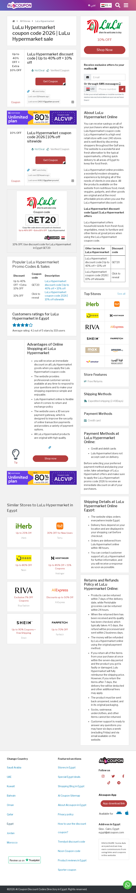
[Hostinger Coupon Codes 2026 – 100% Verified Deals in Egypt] (60, 557)
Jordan (11, 833)
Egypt (10, 823)
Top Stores (92, 294)
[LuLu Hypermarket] (104, 26)
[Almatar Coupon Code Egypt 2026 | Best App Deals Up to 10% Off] (92, 361)
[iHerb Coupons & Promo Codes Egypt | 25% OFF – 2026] (24, 525)
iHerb (23, 538)
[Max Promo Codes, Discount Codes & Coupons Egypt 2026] (92, 349)
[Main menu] (126, 5)
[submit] (122, 89)
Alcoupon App (107, 795)
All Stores (24, 21)
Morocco (12, 842)
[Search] (117, 5)
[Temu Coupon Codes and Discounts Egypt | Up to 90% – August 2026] (60, 525)
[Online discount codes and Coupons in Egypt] (13, 21)
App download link (114, 803)
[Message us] (127, 884)
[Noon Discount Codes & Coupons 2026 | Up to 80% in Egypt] (24, 557)
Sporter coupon (67, 869)
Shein (24, 638)
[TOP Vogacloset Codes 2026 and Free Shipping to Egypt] (117, 361)
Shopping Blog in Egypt (71, 786)
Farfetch (60, 634)
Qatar (10, 814)
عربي (93, 5)
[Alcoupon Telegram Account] (119, 782)
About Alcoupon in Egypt (72, 805)
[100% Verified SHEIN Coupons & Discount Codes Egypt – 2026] (24, 622)
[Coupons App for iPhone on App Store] (127, 813)
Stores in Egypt (66, 767)
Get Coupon (50, 81)
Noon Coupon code (69, 851)
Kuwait (11, 786)
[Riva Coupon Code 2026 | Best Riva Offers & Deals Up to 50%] (24, 590)
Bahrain (11, 795)
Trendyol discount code (71, 841)
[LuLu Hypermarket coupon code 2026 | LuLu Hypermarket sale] (41, 215)
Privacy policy (65, 814)
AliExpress (60, 602)
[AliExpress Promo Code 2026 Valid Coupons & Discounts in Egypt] (60, 590)
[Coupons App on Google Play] (119, 813)
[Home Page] (19, 5)
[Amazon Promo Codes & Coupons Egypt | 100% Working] (117, 349)
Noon (23, 570)
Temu (60, 538)
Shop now (50, 458)
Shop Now (105, 50)
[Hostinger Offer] (42, 118)
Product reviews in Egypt (72, 860)
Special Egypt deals (69, 776)
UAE (9, 776)
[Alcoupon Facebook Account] (123, 776)
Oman (10, 805)
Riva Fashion (24, 605)
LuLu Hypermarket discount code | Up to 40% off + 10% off (57, 285)
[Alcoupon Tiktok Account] (109, 782)
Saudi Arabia (14, 767)
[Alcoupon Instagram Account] (103, 776)
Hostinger (59, 573)
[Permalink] (28, 91)
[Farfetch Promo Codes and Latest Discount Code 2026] (60, 622)
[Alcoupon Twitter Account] (113, 776)
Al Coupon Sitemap (69, 795)
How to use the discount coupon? (72, 828)
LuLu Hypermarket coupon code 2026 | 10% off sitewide (56, 296)
